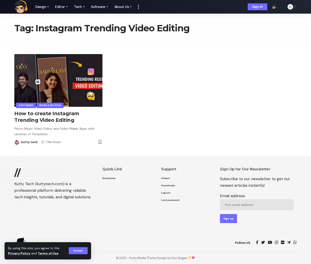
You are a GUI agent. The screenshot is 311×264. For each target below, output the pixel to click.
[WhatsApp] (295, 242)
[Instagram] (276, 242)
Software (26, 105)
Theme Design (157, 258)
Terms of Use (48, 253)
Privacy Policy (19, 253)
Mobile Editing (50, 105)
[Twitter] (263, 242)
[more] (138, 7)
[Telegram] (289, 242)
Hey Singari (179, 258)
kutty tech (29, 142)
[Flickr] (282, 242)
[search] (280, 7)
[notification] (274, 7)
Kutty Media (138, 258)
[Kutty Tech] (21, 7)
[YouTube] (270, 242)
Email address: (232, 195)
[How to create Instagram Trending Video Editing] (58, 80)
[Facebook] (257, 242)
